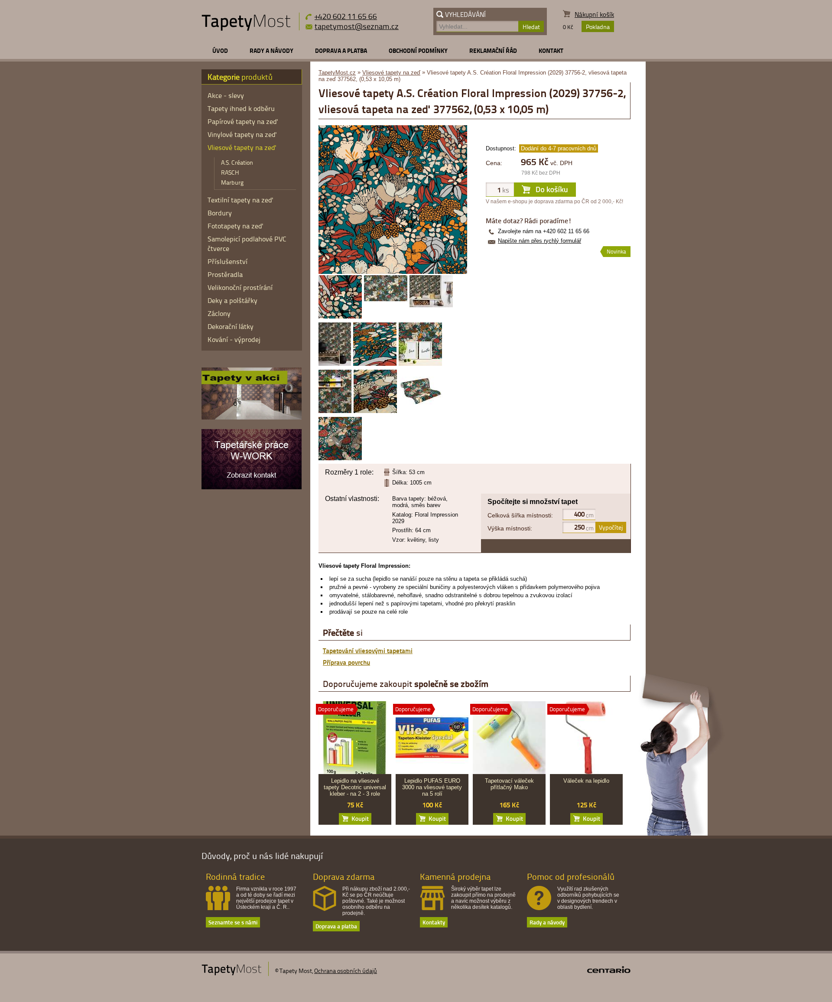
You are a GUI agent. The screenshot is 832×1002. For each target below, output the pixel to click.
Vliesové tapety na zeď (391, 72)
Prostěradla (225, 274)
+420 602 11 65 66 (346, 15)
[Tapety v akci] (252, 417)
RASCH (230, 172)
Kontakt (551, 50)
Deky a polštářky (232, 300)
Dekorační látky (231, 326)
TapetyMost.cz (337, 72)
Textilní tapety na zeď (240, 200)
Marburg (232, 182)
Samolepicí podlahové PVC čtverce (247, 243)
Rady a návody (271, 50)
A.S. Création (237, 162)
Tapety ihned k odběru (241, 108)
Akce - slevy (226, 95)
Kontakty (433, 922)
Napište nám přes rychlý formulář (539, 240)
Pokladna (598, 27)
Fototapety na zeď (235, 226)
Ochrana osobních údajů (345, 970)
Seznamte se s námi (232, 922)
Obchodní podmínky (418, 50)
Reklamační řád (493, 50)
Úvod (220, 50)
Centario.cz (608, 969)
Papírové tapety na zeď (243, 121)
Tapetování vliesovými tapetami (368, 650)
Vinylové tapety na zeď (242, 134)
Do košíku (355, 819)
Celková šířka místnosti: (520, 515)
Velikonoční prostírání (240, 287)
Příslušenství (227, 261)
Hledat (531, 27)
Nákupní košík (594, 14)
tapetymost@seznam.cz (357, 26)
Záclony (219, 313)
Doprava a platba (341, 50)
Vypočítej (611, 527)
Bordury (220, 213)
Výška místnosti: (510, 528)
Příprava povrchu (346, 662)
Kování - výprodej (234, 339)
